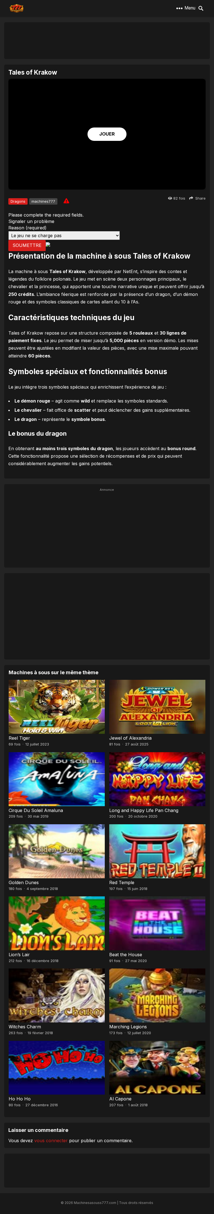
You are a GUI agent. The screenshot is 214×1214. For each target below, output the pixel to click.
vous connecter (51, 1140)
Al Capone (120, 1099)
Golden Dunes (24, 882)
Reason (27, 227)
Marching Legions (128, 1026)
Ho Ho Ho (20, 1099)
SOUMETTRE (27, 245)
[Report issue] (66, 200)
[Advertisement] (107, 40)
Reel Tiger (19, 738)
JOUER (107, 134)
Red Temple (121, 882)
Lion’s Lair (19, 954)
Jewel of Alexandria (130, 738)
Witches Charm (25, 1026)
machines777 (43, 201)
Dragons (18, 201)
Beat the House (125, 954)
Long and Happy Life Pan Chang (143, 810)
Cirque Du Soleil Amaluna (36, 810)
